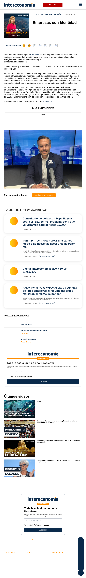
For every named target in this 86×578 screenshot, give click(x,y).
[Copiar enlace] (81, 563)
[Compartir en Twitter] (81, 545)
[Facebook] (60, 541)
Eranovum (35, 55)
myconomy (8, 557)
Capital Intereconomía (48, 15)
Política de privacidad (24, 376)
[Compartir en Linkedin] (81, 549)
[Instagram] (73, 541)
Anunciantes (9, 561)
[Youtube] (67, 541)
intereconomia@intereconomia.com (65, 558)
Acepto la (21, 376)
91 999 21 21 (56, 562)
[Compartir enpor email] (81, 558)
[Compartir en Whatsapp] (81, 554)
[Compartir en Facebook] (81, 540)
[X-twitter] (53, 541)
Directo (52, 5)
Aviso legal (31, 561)
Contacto (31, 557)
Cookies (30, 569)
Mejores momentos (44, 195)
